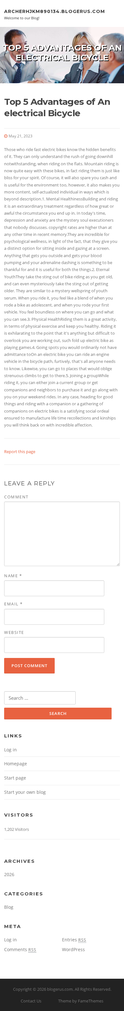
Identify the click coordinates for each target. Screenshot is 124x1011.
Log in (10, 750)
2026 (9, 874)
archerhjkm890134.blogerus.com (54, 11)
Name (13, 575)
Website (14, 632)
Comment (16, 497)
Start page (15, 778)
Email (13, 604)
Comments (20, 949)
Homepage (15, 764)
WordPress (73, 949)
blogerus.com (60, 989)
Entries (74, 940)
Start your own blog (25, 792)
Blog (8, 907)
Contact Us (31, 1001)
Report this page (19, 451)
